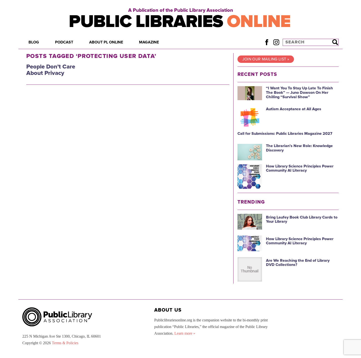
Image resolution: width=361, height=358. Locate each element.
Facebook (267, 42)
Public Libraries (180, 21)
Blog (33, 42)
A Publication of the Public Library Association (180, 10)
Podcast (64, 42)
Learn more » (184, 333)
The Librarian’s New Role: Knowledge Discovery (299, 148)
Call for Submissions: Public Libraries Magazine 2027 (284, 133)
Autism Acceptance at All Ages (293, 109)
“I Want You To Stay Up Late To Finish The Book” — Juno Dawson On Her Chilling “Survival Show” (299, 92)
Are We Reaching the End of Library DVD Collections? (298, 262)
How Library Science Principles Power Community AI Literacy (299, 168)
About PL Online (106, 42)
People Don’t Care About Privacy (50, 70)
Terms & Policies (65, 343)
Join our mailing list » (265, 59)
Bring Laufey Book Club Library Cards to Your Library (301, 219)
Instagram (276, 42)
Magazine (149, 42)
